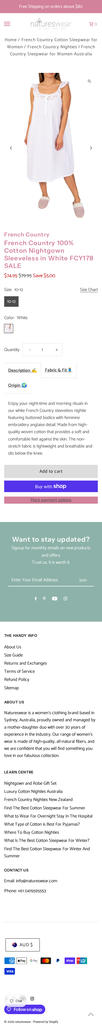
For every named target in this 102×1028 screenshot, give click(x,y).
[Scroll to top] (91, 1014)
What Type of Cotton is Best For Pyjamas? (42, 824)
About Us (12, 647)
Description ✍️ (22, 370)
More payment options (51, 500)
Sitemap (11, 688)
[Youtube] (54, 599)
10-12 (11, 301)
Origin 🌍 (17, 385)
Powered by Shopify (45, 1021)
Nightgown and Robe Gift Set (30, 783)
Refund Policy (16, 679)
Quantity (12, 349)
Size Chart (89, 290)
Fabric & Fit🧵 (58, 370)
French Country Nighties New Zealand (38, 799)
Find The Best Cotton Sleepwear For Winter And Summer (47, 852)
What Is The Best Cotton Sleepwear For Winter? (46, 840)
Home (11, 40)
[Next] (91, 148)
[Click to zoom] (89, 81)
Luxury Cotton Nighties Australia (33, 791)
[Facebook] (36, 599)
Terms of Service (19, 671)
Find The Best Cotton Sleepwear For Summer (44, 808)
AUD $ (26, 945)
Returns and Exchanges (25, 663)
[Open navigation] (12, 23)
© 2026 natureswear (18, 1021)
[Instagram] (65, 599)
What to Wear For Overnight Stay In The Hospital (48, 816)
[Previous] (11, 148)
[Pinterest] (44, 599)
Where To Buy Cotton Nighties (31, 832)
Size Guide (13, 655)
